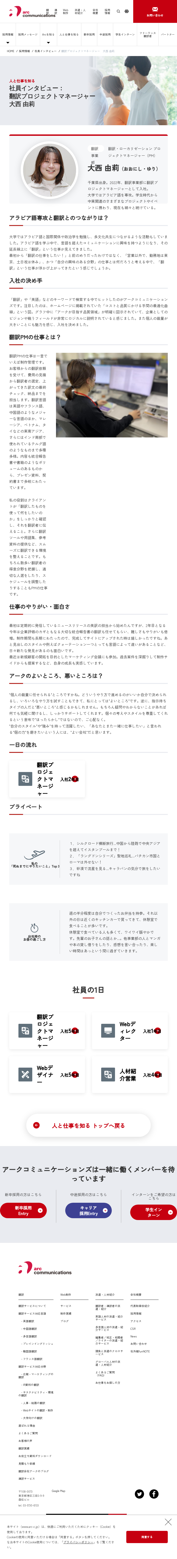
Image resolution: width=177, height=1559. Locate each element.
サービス (65, 1305)
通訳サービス (26, 1478)
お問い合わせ (138, 1343)
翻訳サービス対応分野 (32, 1366)
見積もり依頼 (26, 1463)
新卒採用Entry (23, 1210)
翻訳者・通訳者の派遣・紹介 (107, 1307)
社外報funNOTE (140, 1351)
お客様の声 (25, 1440)
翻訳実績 (24, 1448)
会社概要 (95, 12)
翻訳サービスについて (32, 1305)
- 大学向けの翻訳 (30, 1417)
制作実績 (65, 1313)
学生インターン (125, 34)
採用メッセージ (28, 34)
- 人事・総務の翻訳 (31, 1403)
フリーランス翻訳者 (147, 34)
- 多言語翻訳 (27, 1336)
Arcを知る (48, 34)
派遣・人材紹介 (80, 12)
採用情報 (107, 12)
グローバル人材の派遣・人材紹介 (107, 1363)
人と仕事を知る (69, 34)
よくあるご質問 (28, 1433)
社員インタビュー (46, 51)
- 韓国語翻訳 (27, 1351)
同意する (147, 1537)
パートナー (168, 34)
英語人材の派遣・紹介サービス (109, 1318)
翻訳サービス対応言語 (32, 1313)
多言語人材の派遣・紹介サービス (109, 1329)
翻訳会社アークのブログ (33, 1471)
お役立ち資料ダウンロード (35, 1456)
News (133, 1336)
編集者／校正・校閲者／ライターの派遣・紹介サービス (109, 1340)
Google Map (58, 1490)
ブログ (64, 1321)
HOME (10, 51)
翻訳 (47, 12)
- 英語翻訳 (26, 1321)
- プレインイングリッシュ (35, 1343)
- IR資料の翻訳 (28, 1384)
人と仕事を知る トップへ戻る (88, 1125)
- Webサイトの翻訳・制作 (35, 1410)
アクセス (136, 1321)
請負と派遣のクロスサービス (109, 1353)
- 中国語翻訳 (27, 1328)
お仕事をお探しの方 (107, 1382)
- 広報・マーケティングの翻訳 (35, 1376)
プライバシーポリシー (78, 1542)
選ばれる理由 (26, 1425)
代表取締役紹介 (140, 1305)
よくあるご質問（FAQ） (105, 1374)
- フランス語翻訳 (30, 1358)
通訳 (55, 12)
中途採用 (105, 34)
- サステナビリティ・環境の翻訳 (35, 1394)
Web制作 (65, 12)
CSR (133, 1328)
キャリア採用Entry (89, 1210)
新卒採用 (89, 34)
